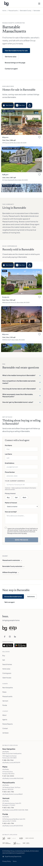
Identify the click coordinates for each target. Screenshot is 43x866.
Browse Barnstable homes (13, 596)
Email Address (9, 463)
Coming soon (6, 673)
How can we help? (11, 512)
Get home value (10, 56)
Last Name (8, 454)
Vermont (5, 701)
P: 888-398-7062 (8, 760)
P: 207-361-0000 (8, 776)
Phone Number (10, 472)
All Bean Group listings (10, 572)
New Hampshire (7, 687)
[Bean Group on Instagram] (10, 636)
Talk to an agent (9, 602)
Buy (8, 497)
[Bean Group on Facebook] (4, 636)
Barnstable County (25, 10)
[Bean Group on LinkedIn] (15, 636)
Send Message (21, 540)
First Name (8, 445)
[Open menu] (39, 3)
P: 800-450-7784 (8, 792)
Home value (6, 669)
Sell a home (31, 596)
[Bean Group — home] (6, 3)
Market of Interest (11, 503)
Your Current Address (15, 481)
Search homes (7, 664)
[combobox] (21, 484)
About (4, 715)
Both (24, 497)
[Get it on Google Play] (20, 645)
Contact (5, 728)
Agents (4, 719)
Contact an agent (11, 69)
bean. (5, 616)
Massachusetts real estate (12, 560)
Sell (16, 497)
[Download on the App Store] (7, 645)
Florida (4, 705)
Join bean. (5, 733)
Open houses (6, 677)
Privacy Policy (6, 861)
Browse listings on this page (15, 63)
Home (4, 10)
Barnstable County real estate (13, 566)
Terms (14, 861)
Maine (4, 692)
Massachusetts (13, 10)
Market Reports (7, 724)
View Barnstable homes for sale (16, 50)
